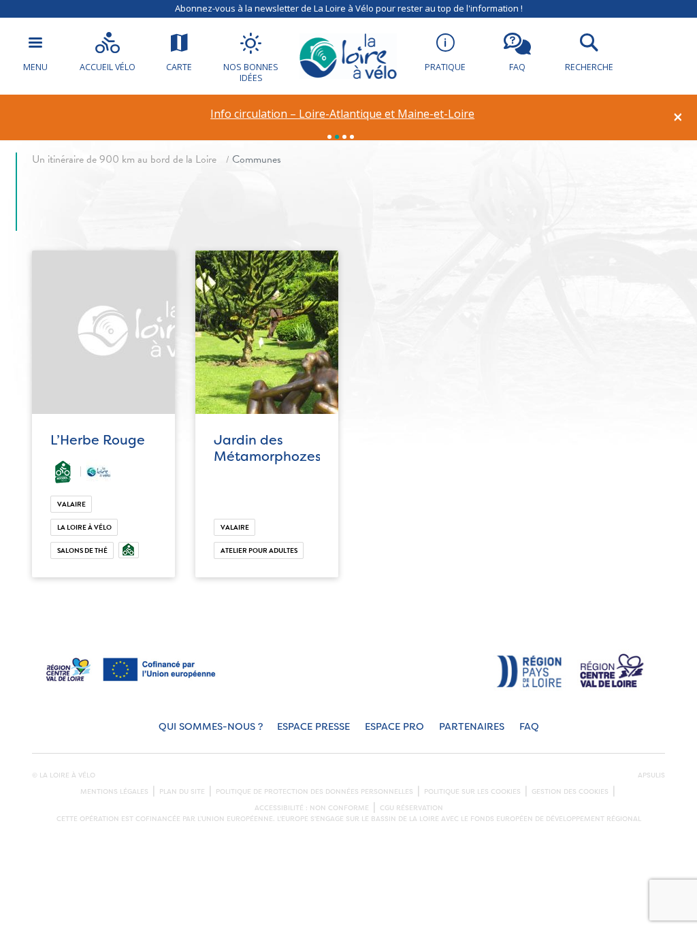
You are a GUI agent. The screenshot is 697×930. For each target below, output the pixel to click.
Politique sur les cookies (472, 792)
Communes (256, 159)
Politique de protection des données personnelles (314, 792)
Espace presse (313, 727)
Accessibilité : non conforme (312, 808)
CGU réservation (411, 808)
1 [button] (329, 137)
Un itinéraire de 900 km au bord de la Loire (124, 159)
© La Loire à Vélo (63, 775)
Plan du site (182, 792)
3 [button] (344, 137)
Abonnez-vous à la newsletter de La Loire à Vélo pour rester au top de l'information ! (349, 8)
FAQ (529, 727)
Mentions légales (114, 792)
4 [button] (352, 137)
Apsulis (651, 775)
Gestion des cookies (570, 792)
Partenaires (471, 727)
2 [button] (337, 137)
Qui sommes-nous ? (211, 727)
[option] (342, 114)
